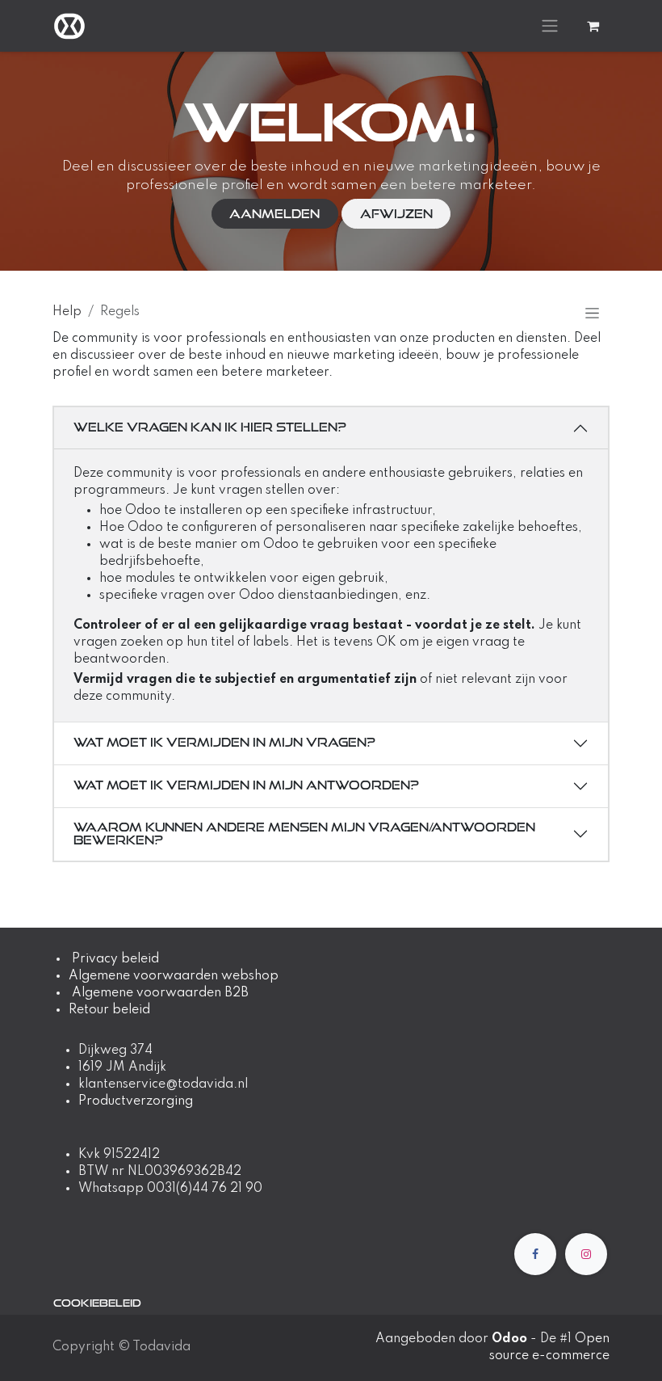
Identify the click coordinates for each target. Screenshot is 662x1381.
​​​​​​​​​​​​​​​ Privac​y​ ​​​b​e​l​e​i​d (114, 959)
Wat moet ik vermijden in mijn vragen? (224, 742)
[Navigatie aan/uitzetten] (550, 26)
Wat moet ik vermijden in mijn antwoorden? (246, 785)
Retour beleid (109, 1010)
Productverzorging (135, 1101)
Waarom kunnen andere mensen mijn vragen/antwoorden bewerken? (304, 834)
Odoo (511, 1339)
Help (67, 311)
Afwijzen (396, 214)
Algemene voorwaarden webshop (174, 976)
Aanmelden (274, 214)
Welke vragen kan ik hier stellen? (209, 427)
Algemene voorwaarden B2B (160, 993)
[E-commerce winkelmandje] (593, 26)
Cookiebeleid (97, 1302)
